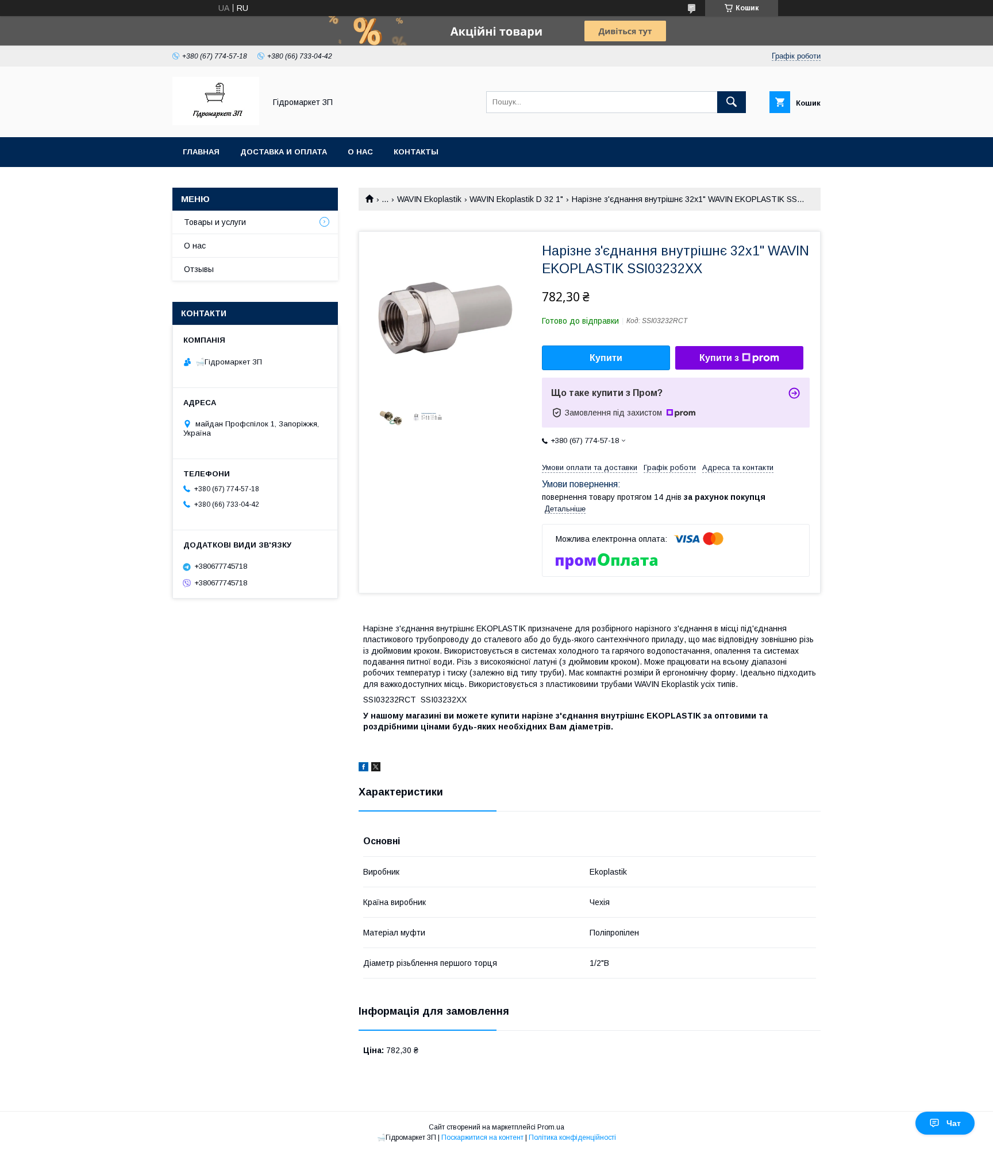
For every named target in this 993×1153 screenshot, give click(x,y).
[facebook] (363, 768)
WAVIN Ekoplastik (429, 199)
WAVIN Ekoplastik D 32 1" (516, 199)
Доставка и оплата (283, 151)
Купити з (719, 358)
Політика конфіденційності (572, 1137)
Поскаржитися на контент (482, 1137)
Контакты (416, 151)
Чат (953, 1123)
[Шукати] (731, 102)
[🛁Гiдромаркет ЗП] (215, 122)
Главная (201, 151)
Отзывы (199, 269)
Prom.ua (550, 1127)
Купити (606, 358)
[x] (375, 768)
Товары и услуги (215, 222)
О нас (360, 151)
